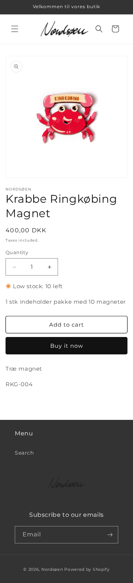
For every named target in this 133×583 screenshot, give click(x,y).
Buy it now (66, 345)
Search (24, 452)
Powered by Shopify (87, 569)
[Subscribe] (110, 534)
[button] (15, 29)
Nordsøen (52, 569)
